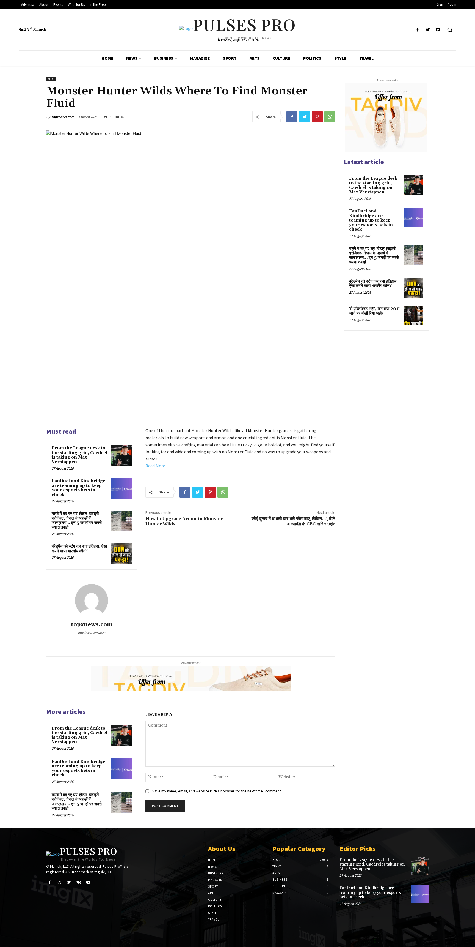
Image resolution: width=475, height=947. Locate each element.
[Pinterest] (317, 116)
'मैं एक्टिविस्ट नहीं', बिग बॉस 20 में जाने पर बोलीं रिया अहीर (374, 311)
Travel (213, 919)
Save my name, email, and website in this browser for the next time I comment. (217, 790)
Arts (212, 893)
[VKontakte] (78, 882)
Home (212, 860)
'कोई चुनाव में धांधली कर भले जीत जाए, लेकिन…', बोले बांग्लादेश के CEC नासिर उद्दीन (292, 521)
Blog (51, 79)
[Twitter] (428, 30)
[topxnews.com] (91, 600)
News (212, 867)
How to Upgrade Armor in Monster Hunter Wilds (184, 521)
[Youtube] (438, 30)
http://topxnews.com (91, 632)
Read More (155, 465)
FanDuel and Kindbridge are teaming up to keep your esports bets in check (78, 487)
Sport (213, 886)
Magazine (216, 880)
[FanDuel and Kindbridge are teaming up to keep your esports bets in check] (121, 488)
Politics (215, 906)
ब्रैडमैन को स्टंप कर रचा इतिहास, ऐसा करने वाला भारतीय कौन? (79, 549)
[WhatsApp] (329, 116)
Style (212, 913)
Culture (215, 900)
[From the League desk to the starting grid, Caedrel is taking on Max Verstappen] (121, 455)
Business (215, 873)
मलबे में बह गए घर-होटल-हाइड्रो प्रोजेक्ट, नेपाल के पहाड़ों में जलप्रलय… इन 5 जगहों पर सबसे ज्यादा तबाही (77, 520)
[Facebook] (417, 30)
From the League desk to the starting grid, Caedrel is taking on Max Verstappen (79, 455)
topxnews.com (62, 116)
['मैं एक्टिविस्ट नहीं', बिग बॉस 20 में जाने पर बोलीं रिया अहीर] (413, 315)
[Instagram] (59, 882)
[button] (449, 29)
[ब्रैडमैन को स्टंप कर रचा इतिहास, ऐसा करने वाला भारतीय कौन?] (121, 553)
